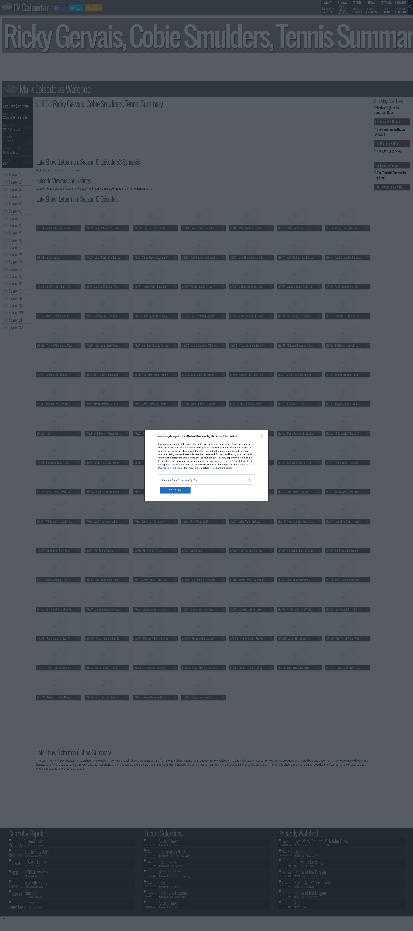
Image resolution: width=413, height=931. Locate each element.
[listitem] (206, 480)
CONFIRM (175, 490)
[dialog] (206, 465)
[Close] (262, 436)
